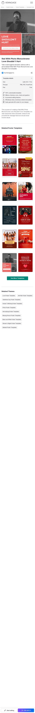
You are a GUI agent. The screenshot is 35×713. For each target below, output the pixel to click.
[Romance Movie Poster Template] (9, 191)
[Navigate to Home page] (9, 2)
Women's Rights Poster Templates (12, 323)
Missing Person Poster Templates (12, 315)
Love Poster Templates (9, 295)
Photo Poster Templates (9, 307)
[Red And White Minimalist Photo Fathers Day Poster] (25, 191)
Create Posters (9, 7)
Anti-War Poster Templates (25, 295)
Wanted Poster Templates (10, 327)
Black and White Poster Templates (12, 319)
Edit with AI (27, 710)
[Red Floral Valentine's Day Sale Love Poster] (25, 167)
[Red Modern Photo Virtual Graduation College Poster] (25, 215)
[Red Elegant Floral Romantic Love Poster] (25, 262)
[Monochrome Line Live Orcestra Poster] (9, 215)
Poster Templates (20, 7)
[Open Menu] (31, 2)
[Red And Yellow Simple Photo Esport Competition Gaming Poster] (9, 144)
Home (2, 7)
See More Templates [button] (17, 278)
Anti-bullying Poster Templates (11, 311)
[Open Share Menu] (31, 73)
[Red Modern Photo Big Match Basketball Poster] (9, 167)
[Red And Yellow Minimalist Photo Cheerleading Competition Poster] (9, 238)
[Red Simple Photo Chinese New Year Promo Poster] (25, 144)
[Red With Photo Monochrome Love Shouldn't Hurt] (9, 262)
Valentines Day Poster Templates (11, 299)
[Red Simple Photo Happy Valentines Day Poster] (25, 238)
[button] (9, 710)
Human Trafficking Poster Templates (12, 303)
